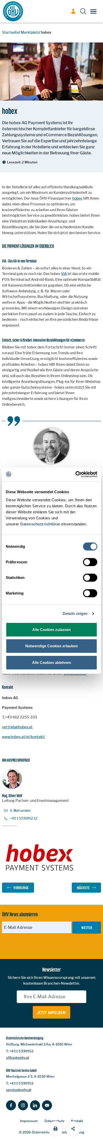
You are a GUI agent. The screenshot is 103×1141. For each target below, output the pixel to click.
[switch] (90, 562)
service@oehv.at (18, 1090)
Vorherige (21, 887)
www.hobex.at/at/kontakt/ (23, 737)
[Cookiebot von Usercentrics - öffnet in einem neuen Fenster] (75, 474)
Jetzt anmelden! (51, 1012)
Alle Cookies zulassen (51, 629)
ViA (64, 273)
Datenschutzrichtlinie (40, 524)
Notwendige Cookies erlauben (51, 646)
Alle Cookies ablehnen (51, 662)
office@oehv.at (17, 1058)
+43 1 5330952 (22, 1051)
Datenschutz (54, 1121)
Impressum (29, 1121)
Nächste (83, 887)
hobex (77, 198)
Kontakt (77, 1121)
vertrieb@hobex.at (17, 727)
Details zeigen (75, 613)
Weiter (86, 927)
